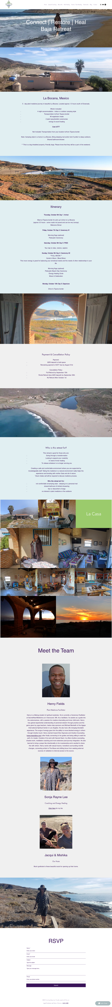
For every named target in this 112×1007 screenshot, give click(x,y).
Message (29, 965)
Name (28, 948)
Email (28, 954)
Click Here (52, 808)
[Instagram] (100, 4)
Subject (28, 959)
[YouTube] (103, 4)
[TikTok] (105, 4)
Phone (28, 976)
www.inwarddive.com (34, 735)
